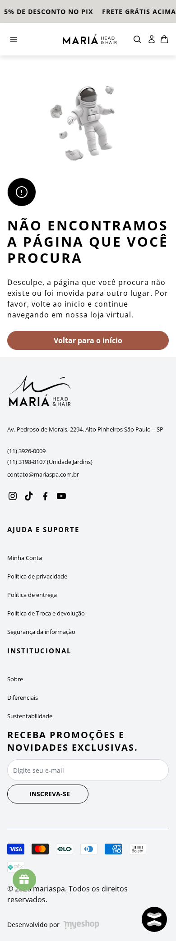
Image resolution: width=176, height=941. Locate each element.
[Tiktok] (28, 496)
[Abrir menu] (31, 39)
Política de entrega (32, 595)
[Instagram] (12, 496)
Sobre (15, 679)
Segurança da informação (41, 632)
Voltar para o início (88, 340)
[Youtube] (61, 496)
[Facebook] (45, 496)
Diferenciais (22, 697)
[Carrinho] (90, 39)
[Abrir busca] (137, 39)
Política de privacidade (37, 576)
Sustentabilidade (29, 716)
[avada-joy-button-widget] (24, 880)
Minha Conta (24, 558)
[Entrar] (151, 39)
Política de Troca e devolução (46, 613)
